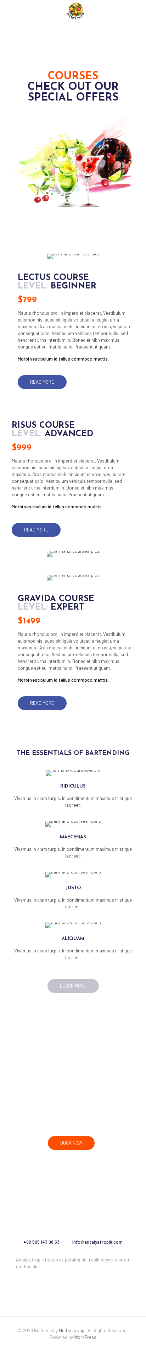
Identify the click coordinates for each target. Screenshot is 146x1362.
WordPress (85, 1337)
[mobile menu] (136, 11)
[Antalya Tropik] (75, 11)
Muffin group (71, 1330)
